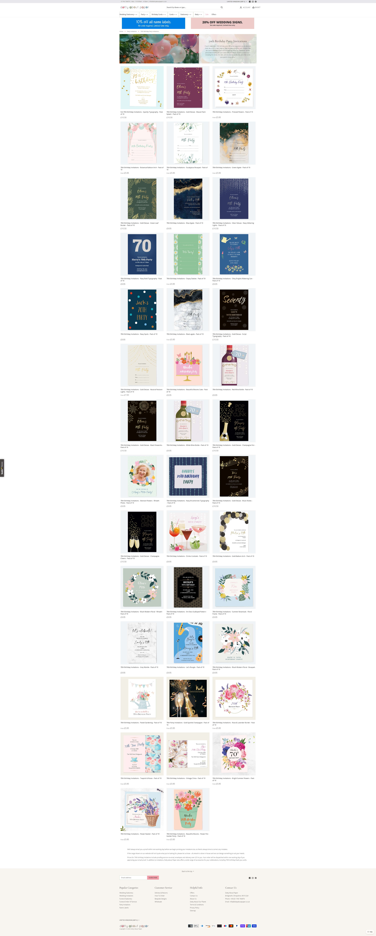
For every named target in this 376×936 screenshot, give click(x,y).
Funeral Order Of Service (128, 902)
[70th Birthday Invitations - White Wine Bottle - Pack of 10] (188, 420)
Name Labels (124, 908)
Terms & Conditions (197, 905)
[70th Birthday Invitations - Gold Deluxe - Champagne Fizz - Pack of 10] (234, 420)
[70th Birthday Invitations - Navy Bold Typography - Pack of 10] (142, 254)
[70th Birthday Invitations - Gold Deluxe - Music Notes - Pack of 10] (234, 476)
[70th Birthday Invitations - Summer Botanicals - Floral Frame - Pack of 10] (234, 587)
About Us (193, 899)
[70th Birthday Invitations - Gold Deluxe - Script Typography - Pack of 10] (234, 309)
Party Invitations (124, 905)
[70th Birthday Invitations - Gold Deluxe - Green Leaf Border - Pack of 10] (142, 198)
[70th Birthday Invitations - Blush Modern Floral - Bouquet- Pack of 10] (234, 642)
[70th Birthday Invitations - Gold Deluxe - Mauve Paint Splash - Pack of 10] (188, 87)
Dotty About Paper (231, 893)
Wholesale (158, 902)
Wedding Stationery (126, 893)
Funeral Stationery (125, 899)
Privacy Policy (194, 908)
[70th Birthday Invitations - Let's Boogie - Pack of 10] (188, 642)
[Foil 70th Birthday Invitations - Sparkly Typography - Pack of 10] (142, 87)
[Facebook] (250, 1)
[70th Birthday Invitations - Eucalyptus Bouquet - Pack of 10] (188, 143)
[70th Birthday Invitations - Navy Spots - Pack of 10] (142, 309)
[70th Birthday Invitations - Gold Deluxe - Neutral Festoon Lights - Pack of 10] (142, 365)
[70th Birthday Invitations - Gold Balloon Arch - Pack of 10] (234, 531)
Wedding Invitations (126, 896)
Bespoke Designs (161, 899)
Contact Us (193, 896)
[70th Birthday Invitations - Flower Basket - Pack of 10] (142, 809)
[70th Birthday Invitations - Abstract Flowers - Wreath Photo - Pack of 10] (142, 476)
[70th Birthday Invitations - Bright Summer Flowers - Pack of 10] (234, 754)
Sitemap (193, 911)
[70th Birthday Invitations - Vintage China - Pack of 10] (188, 754)
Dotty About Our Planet (198, 902)
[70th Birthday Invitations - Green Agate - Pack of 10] (234, 143)
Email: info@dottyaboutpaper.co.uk (237, 902)
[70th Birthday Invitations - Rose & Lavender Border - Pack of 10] (234, 698)
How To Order (160, 896)
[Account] (241, 7)
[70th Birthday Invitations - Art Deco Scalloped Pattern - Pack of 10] (188, 587)
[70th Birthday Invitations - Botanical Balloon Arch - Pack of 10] (142, 143)
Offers (192, 893)
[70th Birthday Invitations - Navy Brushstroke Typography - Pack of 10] (188, 476)
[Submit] (221, 7)
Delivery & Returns (161, 893)
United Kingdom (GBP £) (236, 1)
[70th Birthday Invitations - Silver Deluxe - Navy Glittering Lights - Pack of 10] (234, 198)
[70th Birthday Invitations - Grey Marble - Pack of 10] (142, 642)
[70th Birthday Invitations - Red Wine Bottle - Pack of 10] (234, 365)
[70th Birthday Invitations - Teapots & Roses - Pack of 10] (142, 754)
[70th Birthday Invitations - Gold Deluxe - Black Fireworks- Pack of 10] (142, 420)
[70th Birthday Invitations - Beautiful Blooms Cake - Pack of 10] (188, 365)
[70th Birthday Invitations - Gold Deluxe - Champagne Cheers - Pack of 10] (142, 531)
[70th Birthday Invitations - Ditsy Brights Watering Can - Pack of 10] (234, 254)
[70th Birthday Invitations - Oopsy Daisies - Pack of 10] (188, 254)
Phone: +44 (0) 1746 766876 (235, 899)
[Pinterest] (256, 1)
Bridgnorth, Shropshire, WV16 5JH (237, 896)
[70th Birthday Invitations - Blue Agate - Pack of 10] (188, 198)
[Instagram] (253, 1)
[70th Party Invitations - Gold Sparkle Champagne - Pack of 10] (188, 698)
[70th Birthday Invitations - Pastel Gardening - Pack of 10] (142, 698)
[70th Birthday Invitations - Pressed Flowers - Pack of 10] (234, 87)
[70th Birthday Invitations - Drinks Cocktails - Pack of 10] (188, 531)
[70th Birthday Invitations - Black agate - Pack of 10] (188, 309)
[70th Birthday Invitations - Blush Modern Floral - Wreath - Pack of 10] (142, 587)
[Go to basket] (253, 7)
